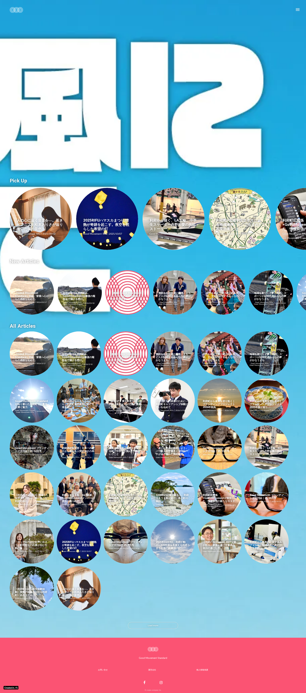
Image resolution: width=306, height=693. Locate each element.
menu (297, 9)
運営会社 (152, 670)
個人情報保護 (202, 670)
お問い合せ (103, 670)
